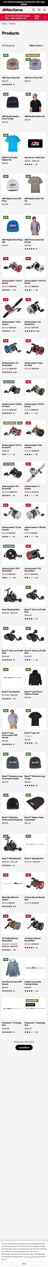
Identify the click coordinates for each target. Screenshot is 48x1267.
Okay (24, 1264)
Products (12, 24)
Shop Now (37, 17)
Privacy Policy (31, 1257)
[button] (3, 17)
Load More (24, 1047)
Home (4, 24)
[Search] (33, 10)
